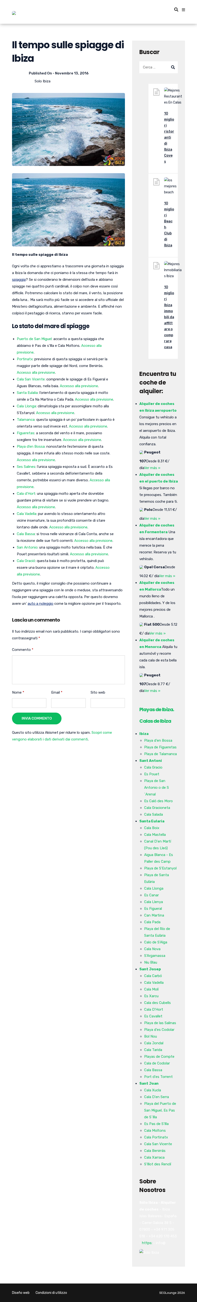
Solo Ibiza (42, 81)
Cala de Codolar (157, 1063)
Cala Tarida (153, 1050)
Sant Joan (149, 1083)
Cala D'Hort (153, 1009)
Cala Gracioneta (157, 808)
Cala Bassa (26, 534)
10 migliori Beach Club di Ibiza (169, 224)
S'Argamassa (154, 956)
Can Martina (154, 915)
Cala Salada (153, 814)
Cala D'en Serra (156, 1097)
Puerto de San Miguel (34, 339)
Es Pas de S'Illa (156, 1124)
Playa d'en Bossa (158, 740)
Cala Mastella (155, 834)
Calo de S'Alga (155, 942)
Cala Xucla (152, 1090)
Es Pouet (151, 774)
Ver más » (152, 468)
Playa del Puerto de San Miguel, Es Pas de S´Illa (160, 1110)
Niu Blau (150, 962)
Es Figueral (153, 908)
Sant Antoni (150, 760)
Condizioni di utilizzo (51, 1293)
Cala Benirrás (155, 1151)
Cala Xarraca (154, 1157)
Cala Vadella (26, 514)
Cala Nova (152, 949)
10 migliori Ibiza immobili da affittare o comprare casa (169, 317)
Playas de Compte (159, 1056)
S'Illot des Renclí (157, 1164)
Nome (18, 692)
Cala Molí (151, 989)
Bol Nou (150, 1036)
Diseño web (21, 1293)
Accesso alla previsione (36, 372)
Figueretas (25, 433)
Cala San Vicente (31, 379)
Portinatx (25, 359)
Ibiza (143, 734)
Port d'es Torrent (158, 1077)
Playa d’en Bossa (31, 446)
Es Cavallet (153, 1016)
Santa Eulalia (27, 393)
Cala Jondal (153, 1043)
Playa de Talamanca (160, 754)
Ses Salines (26, 467)
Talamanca (26, 419)
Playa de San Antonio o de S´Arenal (156, 787)
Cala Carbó (153, 976)
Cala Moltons (155, 1130)
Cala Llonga (26, 406)
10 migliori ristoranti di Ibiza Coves (169, 137)
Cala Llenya (153, 902)
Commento (22, 650)
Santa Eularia (151, 821)
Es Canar (151, 895)
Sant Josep (150, 969)
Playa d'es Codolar (159, 1029)
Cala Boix (151, 828)
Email (56, 692)
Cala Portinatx (156, 1137)
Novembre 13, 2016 (72, 73)
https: (147, 1243)
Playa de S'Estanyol (160, 868)
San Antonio (27, 547)
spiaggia (19, 279)
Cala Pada (152, 922)
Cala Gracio (153, 767)
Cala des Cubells (157, 1003)
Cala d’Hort (26, 493)
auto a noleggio (40, 603)
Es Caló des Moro (158, 801)
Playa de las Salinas (160, 1023)
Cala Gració (26, 561)
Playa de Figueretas (160, 747)
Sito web (98, 692)
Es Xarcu (151, 996)
